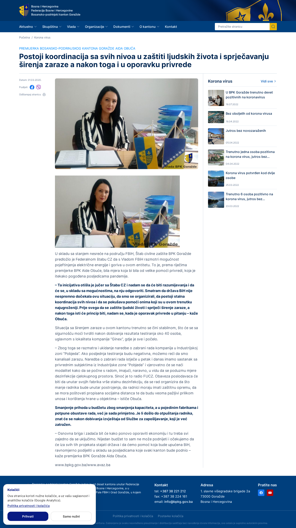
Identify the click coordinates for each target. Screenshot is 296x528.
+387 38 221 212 (173, 491)
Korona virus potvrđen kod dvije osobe (250, 175)
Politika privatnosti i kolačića (133, 516)
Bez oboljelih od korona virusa (249, 113)
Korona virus (42, 37)
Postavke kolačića (170, 516)
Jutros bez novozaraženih (246, 131)
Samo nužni (71, 516)
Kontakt (171, 27)
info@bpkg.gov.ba (178, 502)
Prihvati (28, 516)
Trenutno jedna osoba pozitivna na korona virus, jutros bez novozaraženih (250, 154)
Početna (24, 37)
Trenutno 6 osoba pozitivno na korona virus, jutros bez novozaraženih (249, 196)
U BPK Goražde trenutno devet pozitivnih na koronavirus (249, 94)
